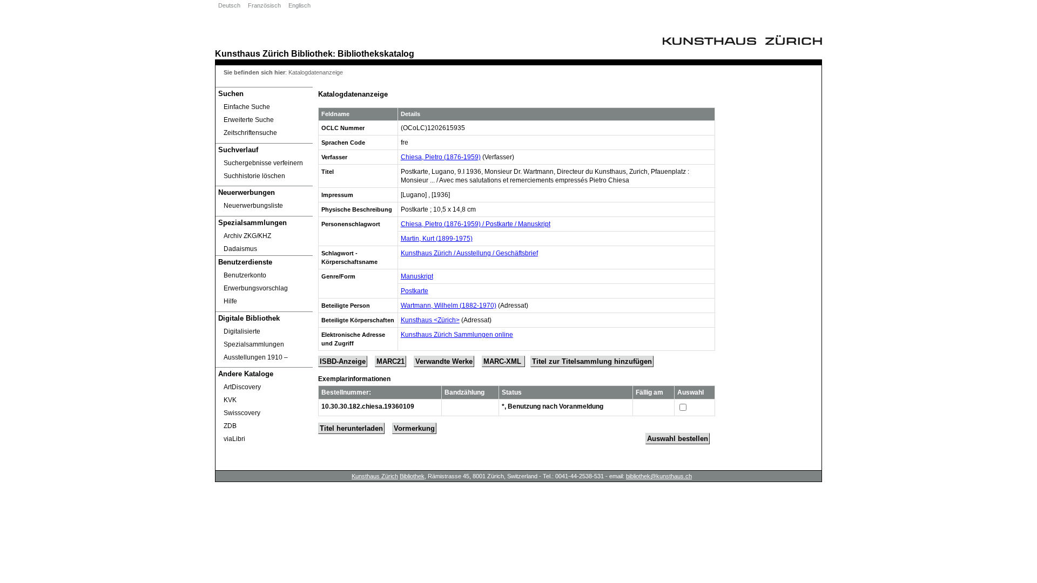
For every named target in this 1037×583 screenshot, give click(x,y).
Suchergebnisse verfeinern (263, 163)
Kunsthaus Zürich (252, 53)
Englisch (299, 5)
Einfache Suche (247, 107)
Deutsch (229, 5)
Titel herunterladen (351, 428)
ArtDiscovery (242, 387)
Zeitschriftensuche (250, 133)
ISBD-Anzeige (343, 361)
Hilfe (230, 301)
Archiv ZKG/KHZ (247, 236)
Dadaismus (240, 249)
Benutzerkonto (245, 275)
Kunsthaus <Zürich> (430, 320)
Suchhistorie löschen (254, 176)
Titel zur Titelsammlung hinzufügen (592, 361)
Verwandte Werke (444, 361)
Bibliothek (312, 53)
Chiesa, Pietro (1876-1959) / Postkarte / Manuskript (475, 224)
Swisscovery (242, 413)
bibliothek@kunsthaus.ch (659, 476)
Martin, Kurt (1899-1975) (437, 238)
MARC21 (390, 361)
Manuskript (417, 276)
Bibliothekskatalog (376, 53)
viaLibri (234, 439)
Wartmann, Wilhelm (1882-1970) (448, 305)
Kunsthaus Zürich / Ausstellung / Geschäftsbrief (469, 253)
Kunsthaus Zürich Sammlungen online (457, 334)
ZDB (230, 426)
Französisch (264, 5)
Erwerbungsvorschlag (256, 288)
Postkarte (414, 291)
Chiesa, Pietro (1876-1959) (441, 157)
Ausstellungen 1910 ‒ (256, 357)
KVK (230, 400)
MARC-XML (503, 361)
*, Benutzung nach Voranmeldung (552, 406)
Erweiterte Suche (249, 120)
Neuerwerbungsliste (253, 205)
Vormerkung (414, 428)
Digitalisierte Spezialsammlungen (254, 338)
